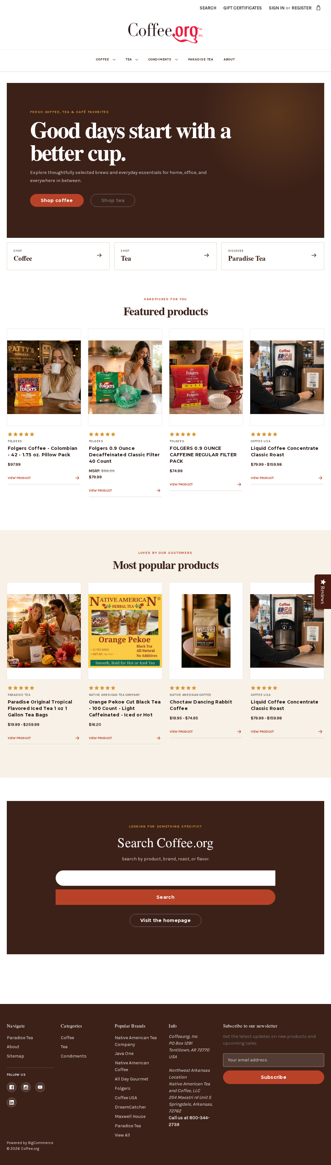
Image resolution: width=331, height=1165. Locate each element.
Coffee (102, 59)
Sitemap (15, 1056)
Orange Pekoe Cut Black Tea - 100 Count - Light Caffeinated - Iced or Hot (125, 708)
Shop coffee (57, 200)
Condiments (160, 59)
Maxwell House (130, 1116)
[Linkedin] (11, 1102)
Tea (129, 59)
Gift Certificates (242, 8)
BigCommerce (40, 1142)
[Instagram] (26, 1087)
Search (208, 8)
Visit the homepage (165, 920)
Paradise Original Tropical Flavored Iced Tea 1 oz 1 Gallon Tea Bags (40, 708)
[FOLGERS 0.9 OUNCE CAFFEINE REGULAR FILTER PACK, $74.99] (206, 377)
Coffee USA (126, 1097)
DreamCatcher (130, 1107)
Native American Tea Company (136, 1041)
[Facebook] (11, 1087)
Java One (124, 1053)
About (229, 59)
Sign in (276, 8)
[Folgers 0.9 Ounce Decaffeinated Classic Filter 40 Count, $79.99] (125, 377)
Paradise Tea (200, 59)
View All (122, 1135)
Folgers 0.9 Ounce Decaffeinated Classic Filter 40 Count (124, 455)
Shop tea (112, 200)
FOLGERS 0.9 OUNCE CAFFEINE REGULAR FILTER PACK (203, 455)
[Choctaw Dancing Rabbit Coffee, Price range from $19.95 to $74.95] (206, 630)
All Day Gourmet (131, 1079)
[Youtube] (40, 1087)
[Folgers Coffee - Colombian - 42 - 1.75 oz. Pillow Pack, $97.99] (44, 377)
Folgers (123, 1088)
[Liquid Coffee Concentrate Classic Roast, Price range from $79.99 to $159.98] (287, 377)
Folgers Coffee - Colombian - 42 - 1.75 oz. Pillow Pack (43, 451)
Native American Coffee (132, 1066)
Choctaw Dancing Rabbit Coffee (201, 705)
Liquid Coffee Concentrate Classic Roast (284, 451)
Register (302, 8)
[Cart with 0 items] (318, 7)
